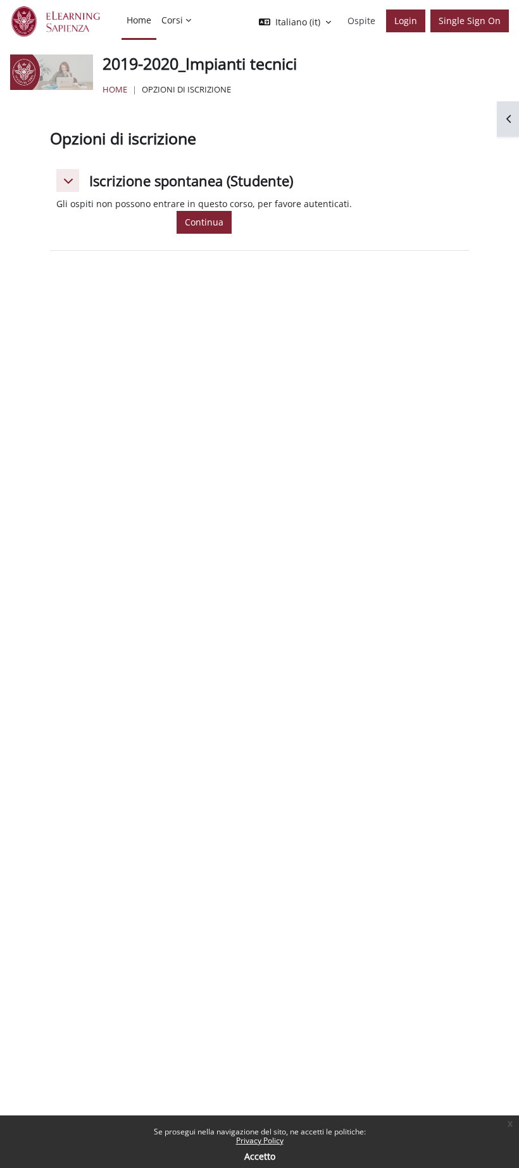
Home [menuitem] (139, 20)
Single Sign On (470, 21)
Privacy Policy (260, 1140)
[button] (67, 180)
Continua (204, 222)
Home (115, 89)
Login (405, 21)
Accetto (259, 1156)
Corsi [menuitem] (172, 20)
